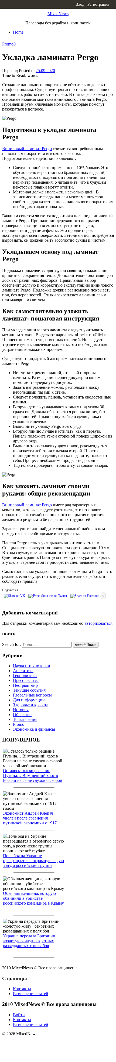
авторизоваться (98, 623)
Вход (80, 4)
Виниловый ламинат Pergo (27, 148)
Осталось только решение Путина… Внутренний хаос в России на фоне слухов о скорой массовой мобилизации (32, 778)
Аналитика (23, 670)
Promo (7, 44)
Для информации (29, 700)
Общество (22, 714)
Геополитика (25, 675)
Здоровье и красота (30, 704)
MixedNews (58, 13)
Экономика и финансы (34, 729)
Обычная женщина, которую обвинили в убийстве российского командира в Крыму (33, 898)
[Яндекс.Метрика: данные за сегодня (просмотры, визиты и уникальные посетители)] (44, 1043)
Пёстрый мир (25, 685)
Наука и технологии (31, 665)
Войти (19, 1014)
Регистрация (98, 4)
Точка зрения (25, 719)
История (21, 709)
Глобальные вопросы (32, 695)
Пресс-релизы (26, 680)
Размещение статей (30, 993)
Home (18, 32)
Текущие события (29, 690)
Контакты (22, 988)
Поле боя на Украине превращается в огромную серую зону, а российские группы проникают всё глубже (33, 863)
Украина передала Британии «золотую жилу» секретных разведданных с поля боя (29, 941)
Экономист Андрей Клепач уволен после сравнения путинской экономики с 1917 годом (30, 820)
